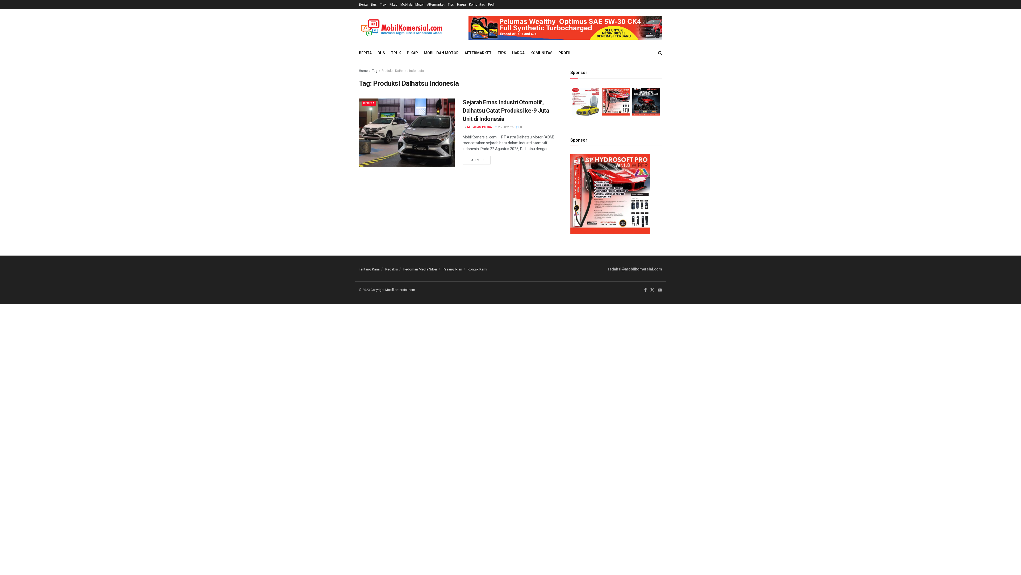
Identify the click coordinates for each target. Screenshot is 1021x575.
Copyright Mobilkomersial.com (393, 290)
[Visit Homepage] (401, 28)
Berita (363, 4)
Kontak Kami (477, 269)
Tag (374, 71)
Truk (383, 4)
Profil (491, 4)
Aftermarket (436, 4)
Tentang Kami (369, 269)
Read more (479, 159)
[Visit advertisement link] (565, 28)
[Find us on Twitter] (652, 290)
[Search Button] (660, 53)
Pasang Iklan (452, 269)
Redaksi (391, 269)
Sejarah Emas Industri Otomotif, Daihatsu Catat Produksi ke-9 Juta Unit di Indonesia (506, 110)
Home (363, 71)
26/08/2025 (505, 127)
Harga (461, 4)
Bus (374, 4)
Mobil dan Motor (412, 4)
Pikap (393, 4)
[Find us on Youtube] (660, 290)
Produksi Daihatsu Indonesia (403, 71)
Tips (451, 4)
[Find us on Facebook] (645, 290)
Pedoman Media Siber (420, 269)
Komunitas (477, 4)
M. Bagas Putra (479, 127)
